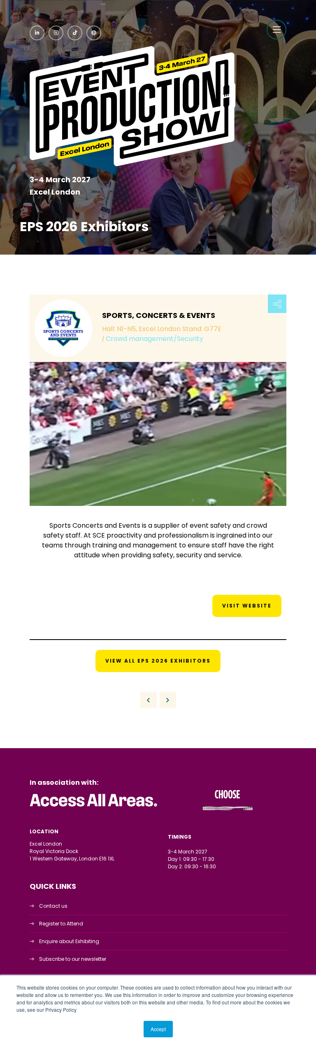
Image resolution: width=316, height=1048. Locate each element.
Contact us (53, 905)
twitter (93, 33)
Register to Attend (61, 923)
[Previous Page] (148, 700)
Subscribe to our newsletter (72, 958)
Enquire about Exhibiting (69, 941)
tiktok (74, 33)
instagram (56, 33)
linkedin (37, 33)
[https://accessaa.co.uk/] (94, 806)
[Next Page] (168, 700)
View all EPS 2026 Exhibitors (158, 660)
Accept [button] (158, 1028)
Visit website (247, 605)
